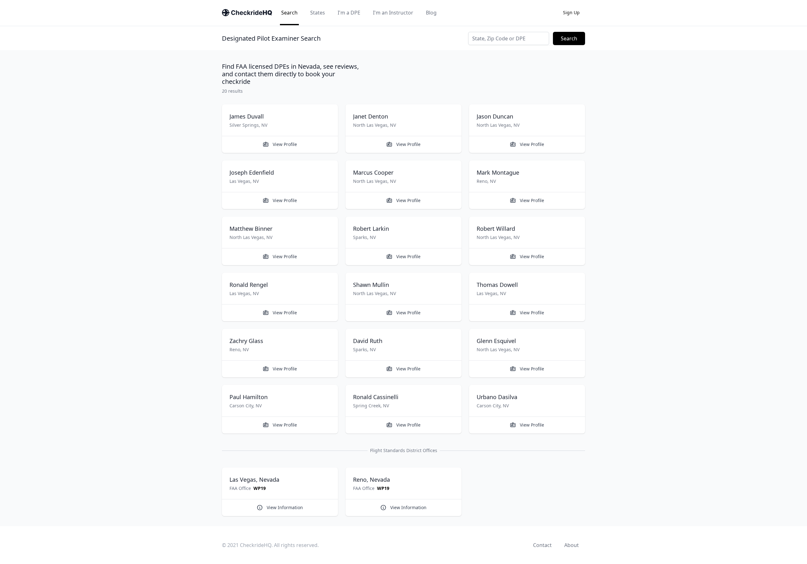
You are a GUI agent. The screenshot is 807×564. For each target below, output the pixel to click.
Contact (542, 545)
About (571, 545)
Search (289, 12)
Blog (431, 12)
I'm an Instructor (393, 12)
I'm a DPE (349, 12)
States (317, 12)
